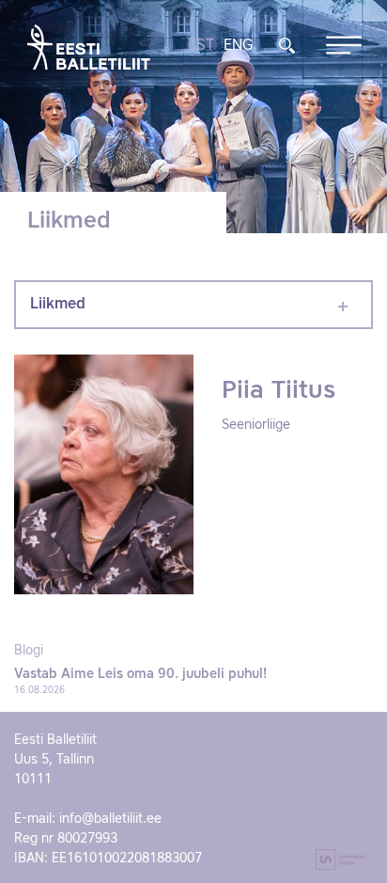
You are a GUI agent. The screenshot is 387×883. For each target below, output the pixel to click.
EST (201, 46)
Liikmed (57, 304)
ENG (238, 46)
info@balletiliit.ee (110, 819)
